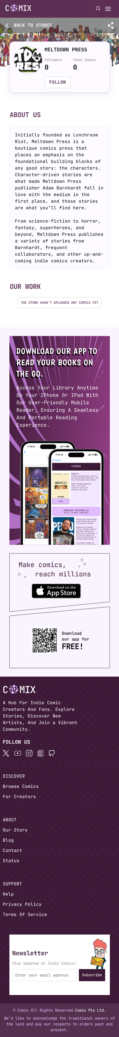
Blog (8, 840)
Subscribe (92, 974)
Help (8, 894)
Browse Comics (21, 786)
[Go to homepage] (18, 8)
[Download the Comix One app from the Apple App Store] (56, 591)
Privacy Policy (22, 904)
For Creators (19, 796)
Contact (12, 850)
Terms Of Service (25, 914)
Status (11, 861)
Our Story (15, 830)
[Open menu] (108, 9)
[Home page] (18, 9)
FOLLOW (57, 82)
